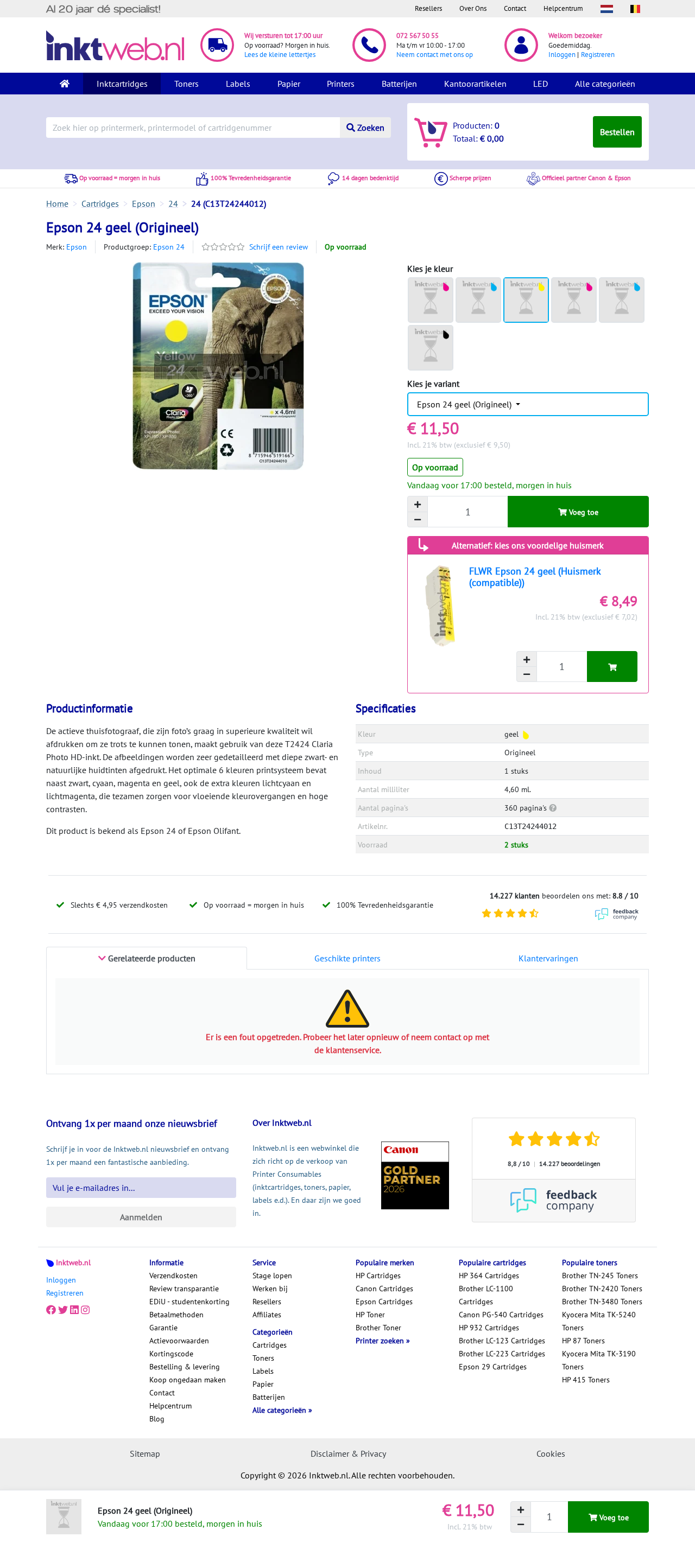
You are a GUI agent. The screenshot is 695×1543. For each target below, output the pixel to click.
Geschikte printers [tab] (347, 958)
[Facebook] (51, 1310)
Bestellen (617, 131)
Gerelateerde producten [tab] (150, 958)
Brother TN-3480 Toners (602, 1301)
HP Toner (370, 1314)
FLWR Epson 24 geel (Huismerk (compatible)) (535, 576)
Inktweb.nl (73, 1262)
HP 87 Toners (583, 1341)
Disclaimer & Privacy (348, 1453)
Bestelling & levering (184, 1367)
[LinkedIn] (74, 1310)
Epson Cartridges (384, 1301)
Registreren (598, 54)
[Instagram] (85, 1310)
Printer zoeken (381, 1341)
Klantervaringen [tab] (548, 958)
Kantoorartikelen (475, 83)
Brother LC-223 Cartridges (502, 1354)
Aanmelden (141, 1217)
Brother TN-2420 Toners (602, 1288)
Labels (238, 83)
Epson (76, 247)
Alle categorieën (605, 83)
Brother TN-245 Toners (600, 1275)
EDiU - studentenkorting (189, 1301)
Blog (157, 1419)
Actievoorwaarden (179, 1341)
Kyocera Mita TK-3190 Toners (599, 1360)
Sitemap (145, 1453)
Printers (341, 83)
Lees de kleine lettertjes (279, 54)
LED (540, 83)
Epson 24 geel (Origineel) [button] (465, 404)
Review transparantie (184, 1288)
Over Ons (472, 8)
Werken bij (270, 1288)
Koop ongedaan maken (187, 1380)
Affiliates (266, 1314)
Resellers (428, 8)
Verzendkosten (173, 1275)
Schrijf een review (278, 247)
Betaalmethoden (176, 1314)
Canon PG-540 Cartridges (501, 1314)
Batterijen (399, 83)
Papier (288, 83)
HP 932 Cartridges (489, 1327)
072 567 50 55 (417, 35)
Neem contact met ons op (434, 54)
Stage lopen (272, 1275)
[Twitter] (63, 1310)
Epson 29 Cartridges (493, 1367)
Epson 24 (169, 247)
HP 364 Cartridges (489, 1275)
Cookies (550, 1453)
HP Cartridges (378, 1275)
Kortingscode (171, 1354)
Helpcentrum (563, 8)
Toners (186, 83)
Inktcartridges (122, 83)
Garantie (163, 1327)
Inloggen (562, 54)
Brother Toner (378, 1327)
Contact (515, 8)
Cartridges (269, 1345)
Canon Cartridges (384, 1288)
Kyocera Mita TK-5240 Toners (599, 1321)
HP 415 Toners (586, 1380)
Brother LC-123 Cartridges (502, 1341)
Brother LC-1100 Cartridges (486, 1295)
